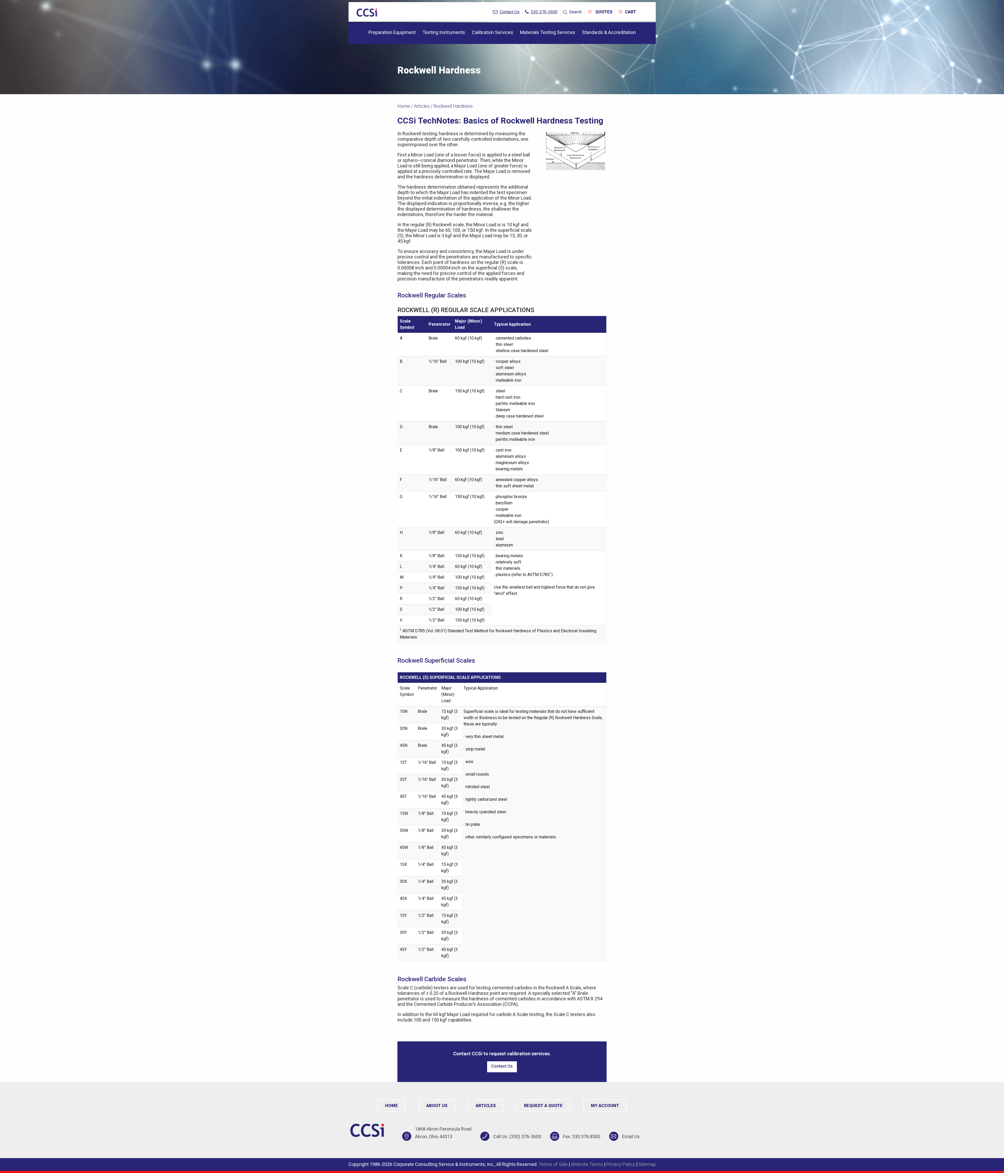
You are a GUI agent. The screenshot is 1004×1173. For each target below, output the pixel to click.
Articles (422, 106)
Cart (630, 11)
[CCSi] (366, 11)
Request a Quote (543, 1105)
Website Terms (587, 1164)
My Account (605, 1105)
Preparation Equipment (392, 32)
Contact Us (502, 1066)
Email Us (631, 1136)
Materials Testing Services (547, 32)
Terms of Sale (553, 1164)
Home (403, 106)
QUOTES (603, 11)
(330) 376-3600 (525, 1136)
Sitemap (647, 1164)
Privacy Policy (620, 1164)
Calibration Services (492, 32)
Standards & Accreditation (609, 32)
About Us (436, 1105)
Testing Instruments (444, 32)
